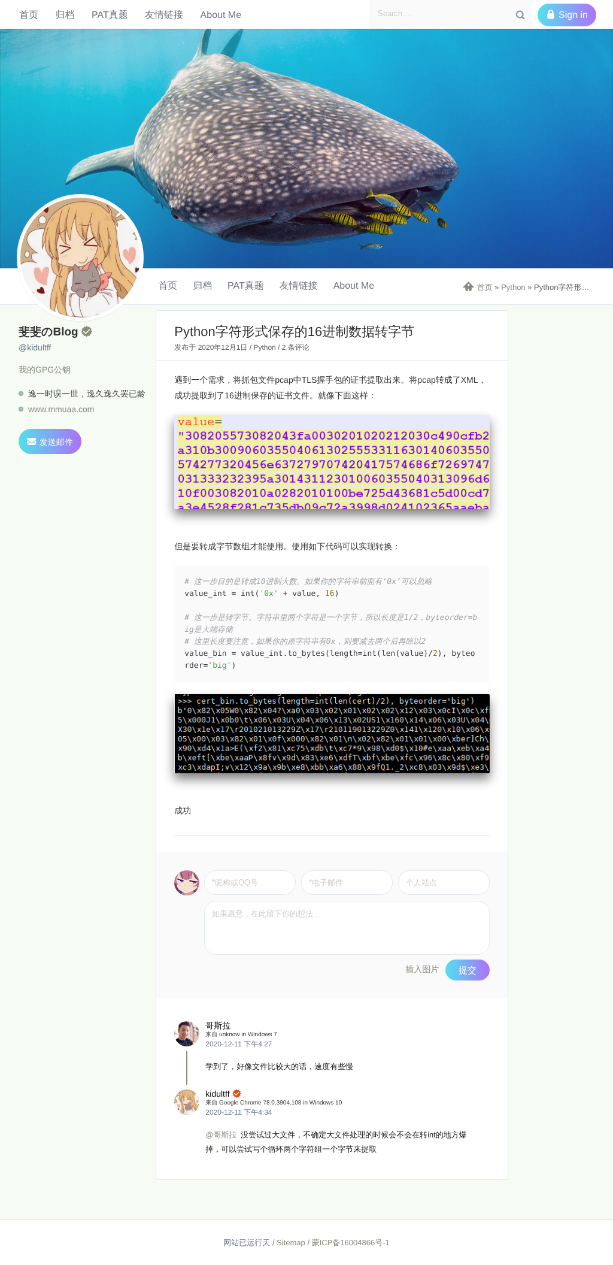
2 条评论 (295, 347)
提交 (468, 970)
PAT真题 (110, 14)
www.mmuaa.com (61, 409)
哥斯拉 (217, 1025)
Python (513, 287)
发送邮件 (50, 442)
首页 (28, 14)
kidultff (217, 1093)
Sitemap (291, 1242)
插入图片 (422, 969)
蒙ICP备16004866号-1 (351, 1242)
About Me (221, 14)
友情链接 (164, 14)
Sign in (567, 15)
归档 (64, 14)
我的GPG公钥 (45, 369)
